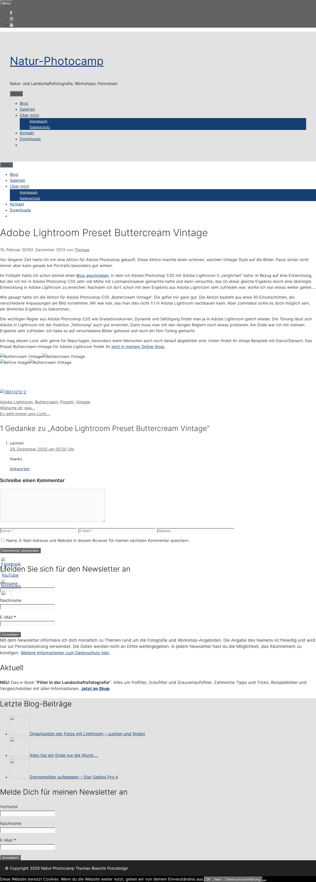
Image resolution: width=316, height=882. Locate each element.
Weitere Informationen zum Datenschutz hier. (65, 652)
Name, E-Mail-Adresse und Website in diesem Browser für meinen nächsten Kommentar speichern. (97, 540)
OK (208, 879)
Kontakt (27, 132)
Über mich (29, 115)
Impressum (38, 121)
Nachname (10, 600)
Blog (24, 103)
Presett (67, 401)
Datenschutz (40, 127)
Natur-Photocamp (56, 61)
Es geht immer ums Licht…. (25, 413)
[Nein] (264, 880)
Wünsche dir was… (17, 407)
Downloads (30, 138)
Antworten (20, 468)
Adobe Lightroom (16, 401)
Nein (218, 879)
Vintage (83, 401)
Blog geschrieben (92, 275)
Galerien (27, 109)
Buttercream (46, 401)
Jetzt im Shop (95, 688)
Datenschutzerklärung (243, 879)
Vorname (9, 583)
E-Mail (8, 617)
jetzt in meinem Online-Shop (138, 346)
